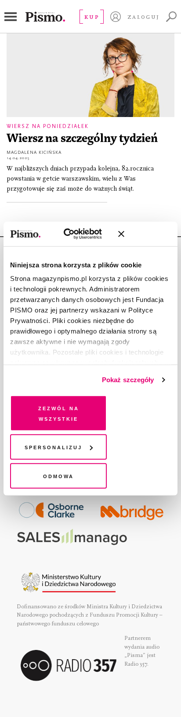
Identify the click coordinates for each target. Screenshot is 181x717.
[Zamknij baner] (144, 234)
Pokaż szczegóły (128, 379)
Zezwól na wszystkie (58, 413)
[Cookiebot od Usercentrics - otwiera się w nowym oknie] (73, 234)
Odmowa (58, 475)
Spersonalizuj (53, 447)
